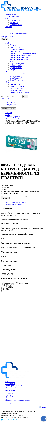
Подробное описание (13, 204)
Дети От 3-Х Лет (16, 84)
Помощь (8, 27)
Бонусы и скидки (12, 16)
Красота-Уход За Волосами (20, 55)
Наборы (13, 62)
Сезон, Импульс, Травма (19, 92)
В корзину (5, 198)
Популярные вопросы (18, 33)
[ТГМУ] (42, 407)
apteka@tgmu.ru (11, 396)
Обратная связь (16, 25)
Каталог (4, 39)
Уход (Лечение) (16, 78)
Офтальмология (16, 66)
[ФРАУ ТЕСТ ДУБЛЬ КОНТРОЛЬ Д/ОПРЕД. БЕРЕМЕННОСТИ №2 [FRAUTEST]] (22, 159)
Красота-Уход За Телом (19, 59)
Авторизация (10, 105)
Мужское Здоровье (17, 90)
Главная (8, 113)
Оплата (13, 31)
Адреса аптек (10, 14)
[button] (43, 418)
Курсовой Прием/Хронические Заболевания (27, 74)
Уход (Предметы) (16, 80)
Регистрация (10, 102)
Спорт (12, 70)
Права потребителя (12, 388)
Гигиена (13, 45)
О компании (10, 19)
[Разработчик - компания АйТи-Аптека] (9, 420)
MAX (11, 404)
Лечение (8, 72)
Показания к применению (15, 202)
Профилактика (16, 68)
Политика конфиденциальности (17, 400)
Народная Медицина (18, 64)
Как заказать (15, 29)
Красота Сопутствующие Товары (23, 53)
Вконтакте (5, 404)
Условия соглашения (13, 398)
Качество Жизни (16, 51)
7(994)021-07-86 (7, 37)
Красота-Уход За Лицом (19, 57)
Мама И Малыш (16, 88)
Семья (7, 82)
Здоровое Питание (17, 49)
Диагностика (15, 47)
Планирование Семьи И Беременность (20, 119)
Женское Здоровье (17, 86)
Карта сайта (10, 390)
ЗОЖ (7, 43)
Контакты (14, 23)
